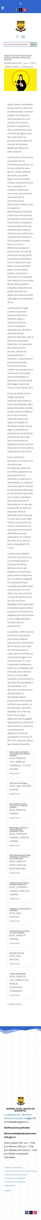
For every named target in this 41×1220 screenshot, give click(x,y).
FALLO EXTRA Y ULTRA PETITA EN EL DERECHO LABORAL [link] (18, 805)
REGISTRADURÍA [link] (17, 868)
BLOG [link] (8, 66)
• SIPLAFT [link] (7, 1191)
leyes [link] (18, 785)
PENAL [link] (16, 66)
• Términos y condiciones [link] (13, 1167)
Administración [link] (14, 63)
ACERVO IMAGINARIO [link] (17, 974)
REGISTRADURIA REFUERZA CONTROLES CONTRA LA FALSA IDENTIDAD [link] (20, 857)
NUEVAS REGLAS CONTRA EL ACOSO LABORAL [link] (19, 932)
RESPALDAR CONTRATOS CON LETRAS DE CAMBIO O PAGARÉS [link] (19, 754)
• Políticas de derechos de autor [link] (15, 1175)
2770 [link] (24, 589)
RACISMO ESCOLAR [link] (16, 953)
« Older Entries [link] (14, 1004)
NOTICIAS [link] (21, 864)
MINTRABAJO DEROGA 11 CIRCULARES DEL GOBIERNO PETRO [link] (19, 829)
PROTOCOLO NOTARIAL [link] (18, 783)
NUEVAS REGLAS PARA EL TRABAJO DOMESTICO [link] (19, 884)
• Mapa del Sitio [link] (10, 1185)
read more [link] (14, 773)
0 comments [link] (27, 66)
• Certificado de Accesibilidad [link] (14, 1178)
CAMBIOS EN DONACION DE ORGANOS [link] (20, 910)
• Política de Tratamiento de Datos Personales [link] (20, 1171)
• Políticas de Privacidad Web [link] (14, 1182)
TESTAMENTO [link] (16, 990)
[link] (2, 8)
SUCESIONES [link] (15, 987)
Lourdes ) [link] (23, 1118)
